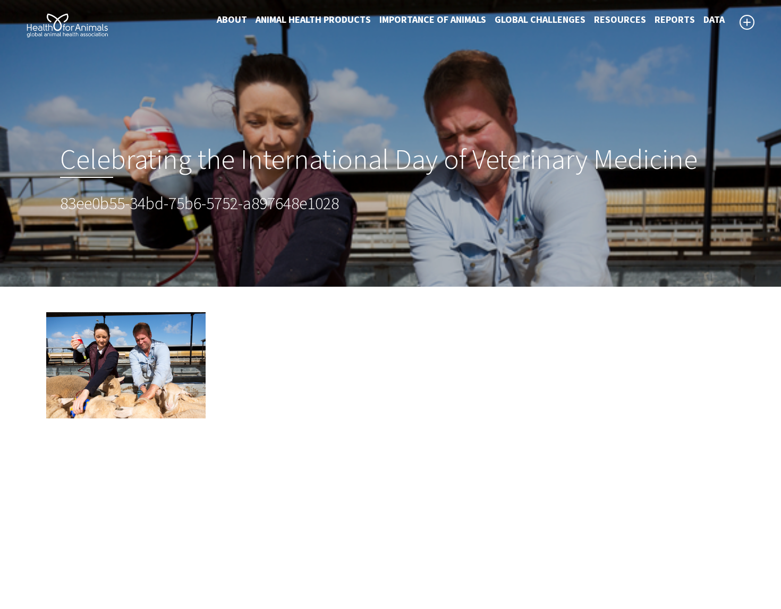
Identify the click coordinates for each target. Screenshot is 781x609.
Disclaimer (419, 520)
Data (714, 20)
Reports (675, 20)
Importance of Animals (432, 20)
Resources (620, 20)
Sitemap (415, 533)
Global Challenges (540, 20)
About (232, 20)
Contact (414, 545)
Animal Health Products (313, 20)
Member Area (425, 571)
